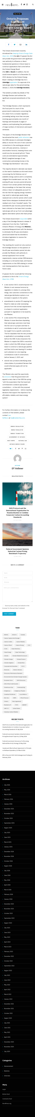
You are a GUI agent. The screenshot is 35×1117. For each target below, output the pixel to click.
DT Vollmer (12, 35)
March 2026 (7, 794)
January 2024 (8, 899)
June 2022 (7, 980)
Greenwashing (21, 687)
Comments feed (7, 1099)
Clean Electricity (15, 648)
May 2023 (7, 937)
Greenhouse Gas (8, 687)
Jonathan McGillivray (9, 694)
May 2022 (7, 985)
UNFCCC (6, 708)
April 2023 (7, 942)
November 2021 (9, 1008)
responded (23, 219)
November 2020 (9, 1047)
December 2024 (9, 851)
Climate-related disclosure (19, 655)
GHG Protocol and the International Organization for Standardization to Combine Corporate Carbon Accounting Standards (17, 512)
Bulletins (17, 14)
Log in (4, 1089)
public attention (23, 137)
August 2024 (8, 866)
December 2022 (9, 956)
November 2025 (9, 813)
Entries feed (6, 1094)
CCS (29, 645)
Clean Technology (20, 652)
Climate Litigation (9, 662)
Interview (7, 1076)
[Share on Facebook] (9, 44)
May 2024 (7, 880)
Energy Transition (17, 433)
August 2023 (8, 923)
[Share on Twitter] (15, 44)
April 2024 (7, 885)
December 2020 (9, 1042)
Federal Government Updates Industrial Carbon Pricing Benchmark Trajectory (17, 551)
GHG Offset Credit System (11, 684)
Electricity (6, 669)
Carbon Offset (8, 645)
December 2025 (9, 809)
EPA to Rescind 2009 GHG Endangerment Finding (16, 755)
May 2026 (7, 790)
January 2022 (8, 999)
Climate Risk (21, 662)
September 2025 (9, 823)
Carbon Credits (8, 641)
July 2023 (7, 928)
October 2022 (8, 961)
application (14, 82)
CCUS (5, 648)
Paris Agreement (16, 701)
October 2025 (8, 818)
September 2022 (9, 966)
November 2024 (9, 856)
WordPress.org (6, 1103)
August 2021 (8, 1018)
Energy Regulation (17, 426)
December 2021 (9, 1004)
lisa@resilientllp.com (18, 418)
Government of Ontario (17, 437)
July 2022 (7, 975)
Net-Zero (6, 698)
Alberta (6, 634)
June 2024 (7, 875)
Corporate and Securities (10, 666)
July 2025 (7, 832)
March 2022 (7, 994)
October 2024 (8, 861)
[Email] (21, 44)
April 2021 (7, 1037)
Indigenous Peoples (19, 691)
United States (16, 708)
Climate (6, 655)
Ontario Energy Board (17, 444)
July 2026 (7, 785)
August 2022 (8, 970)
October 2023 (8, 913)
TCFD (16, 705)
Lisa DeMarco (23, 694)
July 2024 (7, 870)
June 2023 (7, 932)
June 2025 (7, 837)
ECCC (23, 666)
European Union (8, 680)
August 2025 (8, 828)
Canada (23, 634)
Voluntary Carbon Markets (11, 712)
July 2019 (7, 1051)
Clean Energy (7, 652)
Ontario (6, 701)
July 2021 (7, 1023)
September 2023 (9, 918)
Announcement (8, 1066)
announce (7, 377)
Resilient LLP (7, 705)
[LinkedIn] (26, 44)
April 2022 (7, 989)
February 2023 (8, 951)
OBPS (14, 698)
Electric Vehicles (17, 669)
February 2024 (8, 894)
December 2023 (9, 904)
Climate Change (8, 659)
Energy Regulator (17, 430)
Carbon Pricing (20, 645)
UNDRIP (24, 705)
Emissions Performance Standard (13, 673)
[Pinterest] (22, 448)
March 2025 (7, 842)
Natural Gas (23, 440)
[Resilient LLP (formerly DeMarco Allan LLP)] (12, 4)
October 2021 (8, 1013)
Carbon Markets (20, 641)
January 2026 (8, 804)
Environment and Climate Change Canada (15, 677)
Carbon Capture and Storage (11, 638)
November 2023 (9, 909)
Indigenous (7, 691)
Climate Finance (21, 659)
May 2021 (7, 1032)
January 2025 (8, 847)
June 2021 (7, 1028)
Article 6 (14, 634)
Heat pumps (11, 440)
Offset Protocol (24, 698)
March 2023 (7, 947)
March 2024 (7, 890)
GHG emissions (21, 680)
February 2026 (8, 799)
